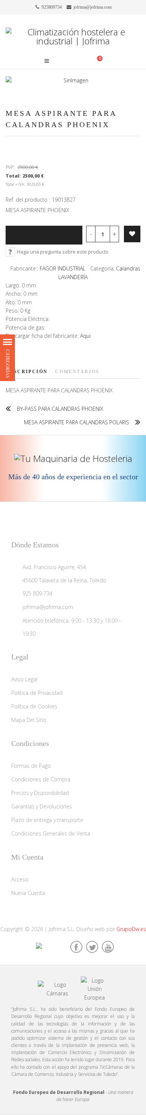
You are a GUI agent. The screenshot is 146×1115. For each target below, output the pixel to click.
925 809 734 (37, 593)
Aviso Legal (24, 679)
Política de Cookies (34, 706)
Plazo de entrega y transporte (47, 819)
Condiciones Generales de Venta (50, 833)
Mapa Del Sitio (28, 719)
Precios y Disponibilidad (40, 792)
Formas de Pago (31, 765)
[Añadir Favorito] (132, 234)
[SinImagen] (73, 80)
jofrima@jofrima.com (92, 7)
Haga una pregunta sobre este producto (63, 251)
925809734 (52, 7)
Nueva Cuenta (28, 892)
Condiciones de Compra (40, 779)
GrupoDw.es (131, 929)
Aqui (85, 335)
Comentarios (77, 371)
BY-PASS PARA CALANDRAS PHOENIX (60, 408)
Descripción (27, 371)
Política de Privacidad (37, 692)
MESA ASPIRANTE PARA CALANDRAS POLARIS (76, 422)
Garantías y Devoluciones (41, 806)
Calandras (128, 268)
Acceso (19, 879)
